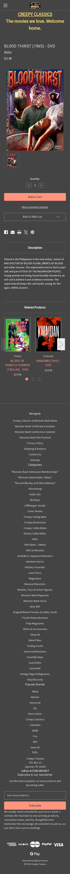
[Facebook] (6, 232)
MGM (35, 730)
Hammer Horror (35, 561)
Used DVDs (35, 662)
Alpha (35, 691)
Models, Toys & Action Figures (35, 589)
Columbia (35, 725)
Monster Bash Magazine (35, 595)
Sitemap (35, 460)
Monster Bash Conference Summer (35, 432)
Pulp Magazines (35, 623)
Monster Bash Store (35, 601)
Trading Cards (35, 646)
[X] (26, 232)
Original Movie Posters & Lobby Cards (35, 612)
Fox (35, 736)
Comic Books (35, 511)
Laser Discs (35, 573)
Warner (35, 697)
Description (35, 247)
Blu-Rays (35, 500)
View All (35, 747)
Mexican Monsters (35, 584)
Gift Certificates (35, 550)
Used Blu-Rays (35, 657)
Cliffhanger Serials (35, 505)
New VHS (35, 606)
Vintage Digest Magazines (35, 674)
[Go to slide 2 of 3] (33, 379)
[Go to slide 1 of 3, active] (26, 379)
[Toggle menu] (5, 5)
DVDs (35, 539)
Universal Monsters (35, 651)
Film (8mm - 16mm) (35, 544)
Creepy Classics (35, 719)
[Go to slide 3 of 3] (39, 379)
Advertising (35, 488)
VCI (35, 708)
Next (61, 344)
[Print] (19, 232)
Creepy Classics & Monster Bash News (35, 420)
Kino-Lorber (35, 713)
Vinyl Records (35, 679)
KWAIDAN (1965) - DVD (48, 363)
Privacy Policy (35, 443)
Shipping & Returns (35, 448)
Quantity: (35, 178)
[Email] (13, 232)
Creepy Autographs (35, 517)
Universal (35, 702)
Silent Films (35, 640)
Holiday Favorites (35, 567)
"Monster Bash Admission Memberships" (35, 472)
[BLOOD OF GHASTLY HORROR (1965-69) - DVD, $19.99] (17, 334)
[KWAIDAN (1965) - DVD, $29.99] (48, 334)
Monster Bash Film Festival (35, 437)
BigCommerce (41, 860)
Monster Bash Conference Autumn (35, 426)
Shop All (35, 634)
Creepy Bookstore (35, 522)
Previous (5, 344)
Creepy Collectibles (35, 528)
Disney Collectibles (35, 533)
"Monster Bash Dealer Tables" (35, 477)
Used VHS (35, 668)
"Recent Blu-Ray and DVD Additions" (35, 483)
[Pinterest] (32, 232)
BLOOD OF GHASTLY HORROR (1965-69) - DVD (17, 365)
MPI (35, 742)
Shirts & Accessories (35, 629)
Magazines (35, 578)
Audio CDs (35, 494)
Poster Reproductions (35, 617)
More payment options (35, 207)
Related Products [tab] (35, 307)
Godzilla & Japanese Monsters (35, 556)
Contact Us (35, 454)
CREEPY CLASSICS (35, 14)
